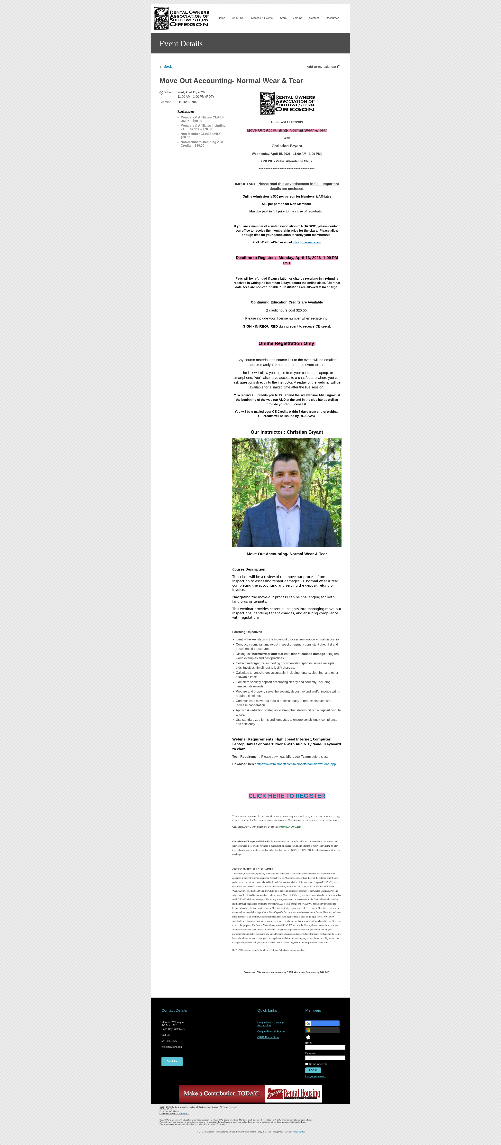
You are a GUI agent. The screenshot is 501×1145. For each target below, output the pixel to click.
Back (167, 66)
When (168, 92)
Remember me (318, 1064)
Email (309, 1042)
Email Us (172, 1061)
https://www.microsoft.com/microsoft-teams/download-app (296, 764)
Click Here (182, 1113)
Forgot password (315, 1076)
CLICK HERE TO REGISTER (287, 796)
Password (312, 1053)
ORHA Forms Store (268, 1037)
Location (165, 102)
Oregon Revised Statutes (271, 1031)
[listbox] (324, 66)
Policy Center (298, 1132)
